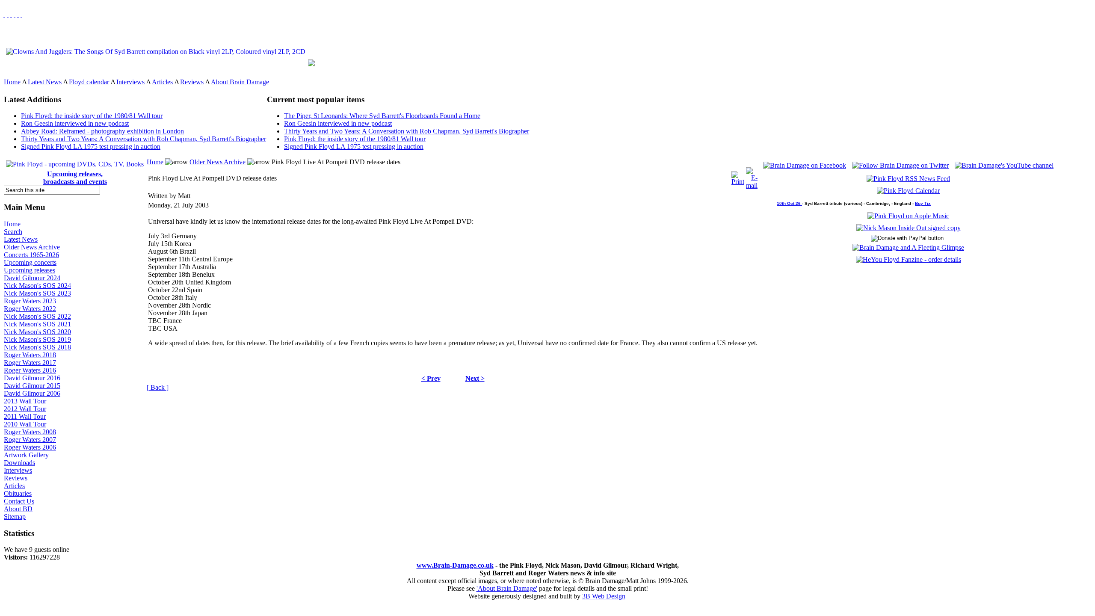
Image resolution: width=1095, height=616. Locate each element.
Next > (475, 378)
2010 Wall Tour (25, 424)
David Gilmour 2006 (32, 393)
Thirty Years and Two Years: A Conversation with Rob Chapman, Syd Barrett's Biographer (143, 138)
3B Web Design (603, 596)
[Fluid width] (4, 14)
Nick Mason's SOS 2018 (37, 347)
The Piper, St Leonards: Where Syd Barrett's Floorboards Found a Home (382, 115)
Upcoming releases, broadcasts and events (75, 177)
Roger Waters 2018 (30, 354)
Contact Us (19, 501)
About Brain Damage (240, 82)
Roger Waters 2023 (30, 301)
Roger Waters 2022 (30, 308)
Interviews (130, 82)
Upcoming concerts (30, 262)
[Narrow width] (11, 14)
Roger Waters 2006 (30, 447)
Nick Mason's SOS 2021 (37, 324)
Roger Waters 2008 (30, 431)
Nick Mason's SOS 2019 (37, 339)
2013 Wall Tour (25, 401)
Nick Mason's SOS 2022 (37, 316)
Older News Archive (32, 247)
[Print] (737, 176)
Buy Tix (923, 203)
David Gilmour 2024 (32, 277)
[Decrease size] (21, 14)
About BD (18, 508)
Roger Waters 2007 (30, 439)
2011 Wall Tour (25, 416)
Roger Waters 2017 (30, 362)
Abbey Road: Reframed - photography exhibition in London (102, 131)
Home (12, 82)
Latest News (45, 82)
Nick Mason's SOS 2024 (37, 285)
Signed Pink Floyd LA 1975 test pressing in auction (90, 146)
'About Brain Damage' (506, 588)
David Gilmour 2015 (32, 385)
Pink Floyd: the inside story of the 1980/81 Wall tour (92, 115)
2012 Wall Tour (25, 408)
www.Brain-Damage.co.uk (455, 565)
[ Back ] (158, 387)
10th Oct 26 (789, 203)
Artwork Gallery (26, 455)
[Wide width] (8, 14)
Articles (162, 82)
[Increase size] (14, 14)
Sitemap (15, 516)
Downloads (19, 462)
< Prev (431, 378)
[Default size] (18, 14)
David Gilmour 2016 (32, 378)
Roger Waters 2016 (30, 370)
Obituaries (18, 493)
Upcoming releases (29, 270)
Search (13, 231)
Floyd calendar (89, 82)
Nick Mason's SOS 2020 (37, 331)
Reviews (192, 82)
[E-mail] (752, 176)
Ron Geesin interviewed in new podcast (75, 123)
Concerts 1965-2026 (31, 254)
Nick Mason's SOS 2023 (37, 293)
